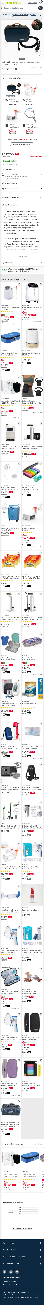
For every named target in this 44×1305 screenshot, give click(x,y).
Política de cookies (9, 1281)
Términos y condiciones (11, 1277)
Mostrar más (22, 256)
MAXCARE (6, 62)
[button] (22, 8)
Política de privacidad (10, 1285)
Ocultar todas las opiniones (22, 1228)
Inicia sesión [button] (32, 3)
